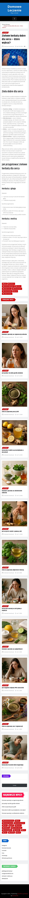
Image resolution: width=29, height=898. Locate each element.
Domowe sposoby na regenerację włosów (14, 334)
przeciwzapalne (7, 830)
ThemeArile (15, 895)
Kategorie (4, 845)
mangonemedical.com (7, 873)
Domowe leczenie (6, 848)
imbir (12, 825)
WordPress (20, 893)
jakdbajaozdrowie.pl (7, 871)
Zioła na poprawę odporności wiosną (13, 570)
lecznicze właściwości (9, 286)
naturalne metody (17, 827)
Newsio (26, 893)
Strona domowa (6, 24)
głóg (5, 283)
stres (5, 832)
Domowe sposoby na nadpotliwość (12, 649)
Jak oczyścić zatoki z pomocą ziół (12, 531)
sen (24, 830)
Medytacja (6, 827)
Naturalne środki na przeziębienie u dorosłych (13, 451)
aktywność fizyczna (8, 820)
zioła (16, 291)
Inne (3, 853)
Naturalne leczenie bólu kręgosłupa (12, 765)
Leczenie (4, 850)
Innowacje (4, 855)
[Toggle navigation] (14, 18)
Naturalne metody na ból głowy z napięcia (12, 609)
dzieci (5, 825)
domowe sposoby (20, 823)
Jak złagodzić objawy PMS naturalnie (13, 688)
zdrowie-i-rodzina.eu (7, 876)
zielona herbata (7, 291)
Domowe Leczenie (15, 8)
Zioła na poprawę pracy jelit (10, 412)
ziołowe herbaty (7, 293)
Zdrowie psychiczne (7, 858)
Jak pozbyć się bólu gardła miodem (12, 373)
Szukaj (6, 776)
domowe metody (8, 823)
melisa (18, 286)
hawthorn (12, 283)
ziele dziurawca (17, 288)
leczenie (19, 825)
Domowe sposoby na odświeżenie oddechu (12, 492)
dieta (18, 820)
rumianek (17, 830)
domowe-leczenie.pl (9, 46)
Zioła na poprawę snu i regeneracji (12, 726)
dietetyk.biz (5, 878)
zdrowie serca (7, 288)
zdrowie (12, 832)
